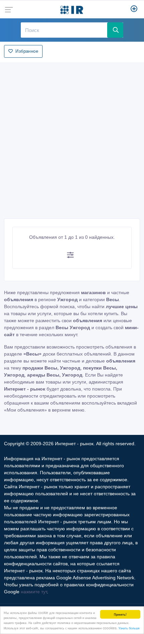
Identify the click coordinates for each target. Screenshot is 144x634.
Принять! (120, 614)
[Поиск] (115, 30)
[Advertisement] (72, 138)
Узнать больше (129, 627)
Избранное (26, 51)
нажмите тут (34, 591)
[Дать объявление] (134, 9)
